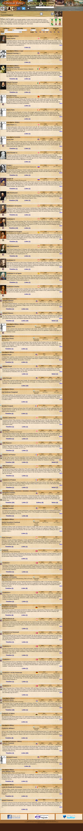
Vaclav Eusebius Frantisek (11, 522)
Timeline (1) (13, 92)
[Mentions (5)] (1, 317)
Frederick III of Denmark (10, 632)
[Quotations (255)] (1, 502)
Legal (21, 51)
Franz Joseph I (7, 537)
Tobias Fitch (10, 326)
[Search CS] (55, 7)
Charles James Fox (9, 418)
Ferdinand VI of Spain (13, 273)
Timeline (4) (9, 781)
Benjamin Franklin (8, 492)
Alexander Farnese (13, 67)
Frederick (5, 550)
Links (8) (25, 516)
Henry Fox (6, 430)
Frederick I (6, 563)
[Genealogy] (1, 497)
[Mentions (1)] (1, 674)
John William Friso (8, 771)
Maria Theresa (19, 446)
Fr (54, 32)
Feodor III (9, 179)
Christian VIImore (18, 556)
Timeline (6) (13, 256)
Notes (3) (55, 321)
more (60, 45)
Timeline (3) (10, 321)
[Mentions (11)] (1, 500)
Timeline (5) (13, 241)
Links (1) (27, 47)
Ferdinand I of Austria (13, 206)
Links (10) (24, 386)
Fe (40, 32)
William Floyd (7, 366)
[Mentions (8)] (1, 458)
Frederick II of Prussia (9, 607)
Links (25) (24, 753)
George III (51, 718)
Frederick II (6, 592)
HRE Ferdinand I (12, 193)
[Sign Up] (9, 8)
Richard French (11, 757)
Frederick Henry (8, 700)
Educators (13, 298)
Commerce (33, 491)
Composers (13, 605)
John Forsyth (7, 378)
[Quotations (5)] (1, 319)
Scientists (17, 137)
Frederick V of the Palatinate (12, 672)
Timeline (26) (9, 502)
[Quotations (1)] (1, 370)
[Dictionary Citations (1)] (1, 495)
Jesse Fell (9, 139)
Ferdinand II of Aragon (14, 231)
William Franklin (8, 508)
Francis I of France (8, 455)
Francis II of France (9, 480)
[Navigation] (2, 8)
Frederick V (6, 659)
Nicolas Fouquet (7, 406)
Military (16, 51)
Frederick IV (6, 646)
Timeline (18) (9, 462)
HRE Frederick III (8, 619)
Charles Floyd (6, 354)
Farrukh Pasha (11, 96)
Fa (36, 32)
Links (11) (25, 309)
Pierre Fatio (10, 110)
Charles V (18, 198)
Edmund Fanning (13, 53)
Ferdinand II (10, 219)
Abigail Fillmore (7, 300)
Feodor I (9, 165)
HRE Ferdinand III (12, 246)
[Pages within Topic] (41, 13)
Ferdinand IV (10, 260)
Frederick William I (8, 728)
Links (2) (27, 766)
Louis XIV (43, 408)
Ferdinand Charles (12, 286)
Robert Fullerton (7, 800)
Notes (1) (55, 374)
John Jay (19, 371)
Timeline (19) (13, 228)
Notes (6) (55, 502)
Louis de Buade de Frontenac (12, 787)
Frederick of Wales (8, 713)
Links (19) (24, 321)
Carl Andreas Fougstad (10, 392)
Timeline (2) (9, 413)
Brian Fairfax (10, 38)
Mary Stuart (34, 483)
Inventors (19, 491)
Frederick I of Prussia (9, 577)
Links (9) (24, 588)
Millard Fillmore (12, 303)
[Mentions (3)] (3, 240)
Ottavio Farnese (12, 82)
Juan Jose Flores (8, 338)
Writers (16, 36)
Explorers (13, 741)
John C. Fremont (8, 743)
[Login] (14, 8)
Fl (47, 32)
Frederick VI (6, 686)
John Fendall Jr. (12, 153)
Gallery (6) (39, 502)
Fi (43, 32)
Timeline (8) (13, 79)
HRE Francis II (7, 466)
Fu (58, 32)
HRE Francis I (7, 443)
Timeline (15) (13, 200)
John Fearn (11, 125)
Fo (51, 32)
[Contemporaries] (3, 104)
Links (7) (25, 439)
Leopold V (57, 289)
